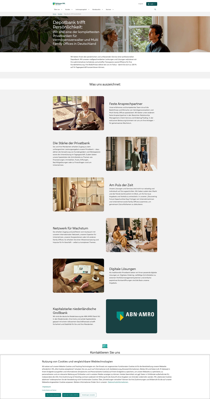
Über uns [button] (57, 9)
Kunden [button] (67, 9)
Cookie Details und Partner (49, 390)
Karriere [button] (108, 9)
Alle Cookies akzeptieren (53, 395)
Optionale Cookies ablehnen (71, 395)
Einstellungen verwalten (88, 395)
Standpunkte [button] (96, 9)
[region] (105, 377)
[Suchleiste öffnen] (155, 9)
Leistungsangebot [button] (81, 9)
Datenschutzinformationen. (118, 382)
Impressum (46, 387)
